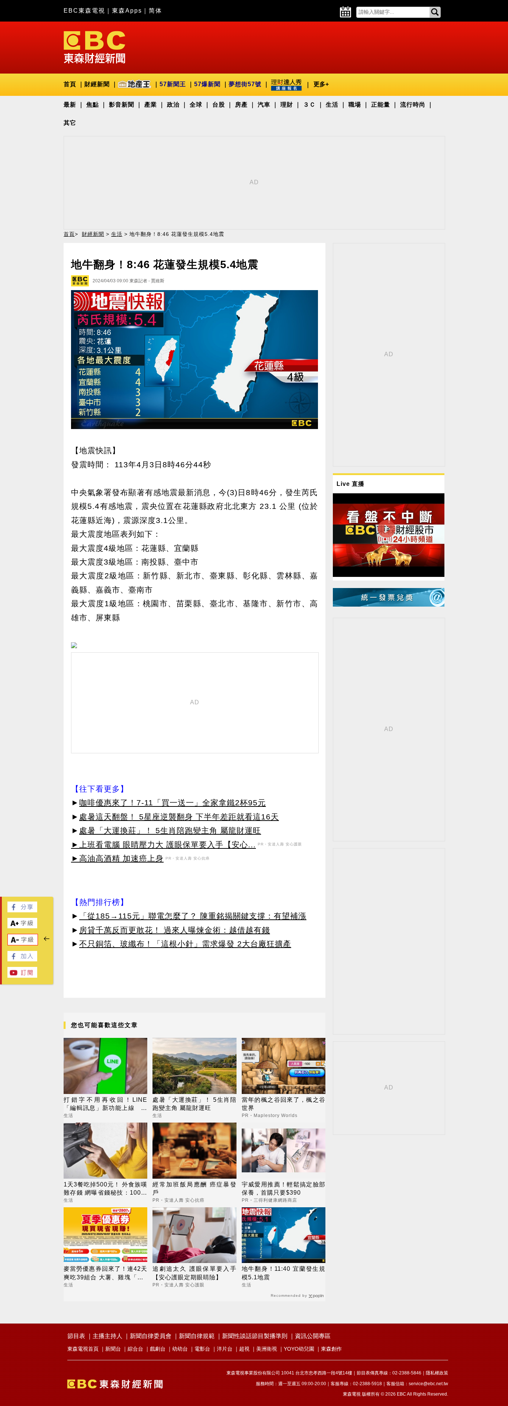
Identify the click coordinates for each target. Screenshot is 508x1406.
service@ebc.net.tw (428, 1383)
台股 (218, 104)
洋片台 (224, 1349)
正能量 (380, 104)
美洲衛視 (266, 1349)
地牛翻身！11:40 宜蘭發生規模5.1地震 (283, 1273)
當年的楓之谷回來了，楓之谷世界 (283, 1104)
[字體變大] (22, 926)
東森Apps (127, 10)
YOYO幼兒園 (299, 1349)
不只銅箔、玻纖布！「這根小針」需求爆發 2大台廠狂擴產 (185, 943)
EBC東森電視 (84, 10)
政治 (173, 104)
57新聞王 (173, 84)
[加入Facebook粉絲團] (22, 959)
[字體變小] (22, 943)
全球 (196, 104)
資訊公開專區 (313, 1336)
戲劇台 (157, 1349)
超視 (244, 1349)
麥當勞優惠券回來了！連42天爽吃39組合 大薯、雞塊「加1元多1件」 (105, 1274)
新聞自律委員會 (150, 1336)
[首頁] (94, 46)
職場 (354, 104)
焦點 (92, 104)
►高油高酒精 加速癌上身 (117, 858)
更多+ (321, 84)
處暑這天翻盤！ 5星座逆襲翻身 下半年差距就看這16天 (179, 816)
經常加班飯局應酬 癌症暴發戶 (194, 1188)
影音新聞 (121, 104)
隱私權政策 (437, 1373)
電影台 (202, 1349)
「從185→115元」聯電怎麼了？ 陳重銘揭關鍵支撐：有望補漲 (192, 916)
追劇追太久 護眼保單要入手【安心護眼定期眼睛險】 (194, 1273)
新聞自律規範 (197, 1336)
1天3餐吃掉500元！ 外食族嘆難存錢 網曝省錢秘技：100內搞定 (105, 1189)
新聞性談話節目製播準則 (254, 1336)
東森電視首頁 (83, 1349)
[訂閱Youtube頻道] (22, 975)
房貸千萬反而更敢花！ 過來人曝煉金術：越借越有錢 (174, 930)
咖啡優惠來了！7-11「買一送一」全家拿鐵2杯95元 (172, 802)
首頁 (70, 84)
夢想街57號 (245, 84)
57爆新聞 (207, 84)
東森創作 (331, 1349)
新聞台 (113, 1349)
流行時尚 (412, 104)
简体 (155, 10)
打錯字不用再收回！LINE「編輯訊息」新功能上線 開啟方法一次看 (105, 1105)
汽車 (264, 104)
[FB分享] (22, 910)
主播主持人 (107, 1336)
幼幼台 (180, 1349)
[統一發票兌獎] (388, 604)
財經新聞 (97, 84)
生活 (332, 104)
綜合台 (135, 1349)
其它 (70, 123)
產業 (150, 104)
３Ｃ (309, 104)
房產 (241, 104)
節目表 (76, 1336)
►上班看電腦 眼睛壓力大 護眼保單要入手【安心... (163, 844)
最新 (70, 104)
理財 (286, 104)
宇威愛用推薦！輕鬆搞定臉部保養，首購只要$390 (283, 1188)
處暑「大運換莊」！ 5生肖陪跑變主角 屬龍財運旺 (170, 830)
